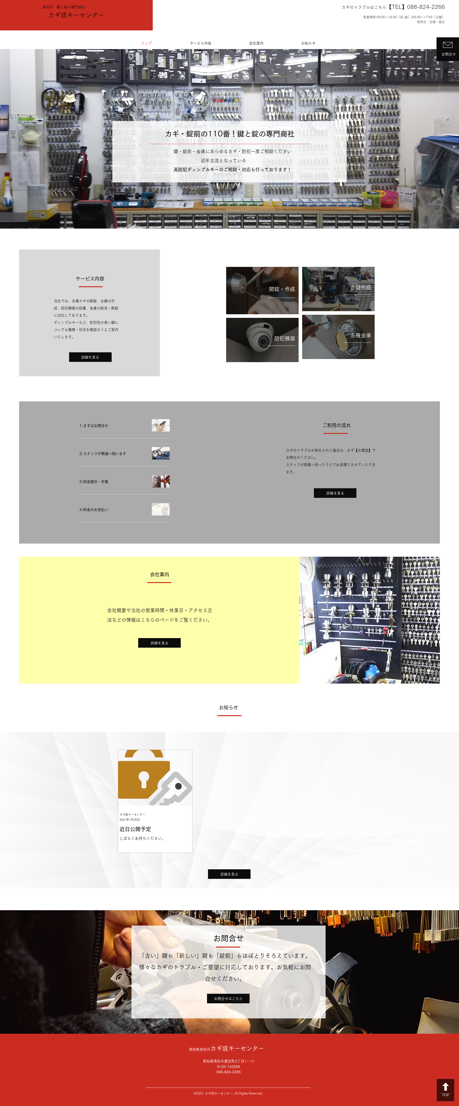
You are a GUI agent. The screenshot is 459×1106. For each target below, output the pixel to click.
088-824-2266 (426, 7)
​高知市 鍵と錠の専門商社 (63, 7)
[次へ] (432, 139)
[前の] (27, 139)
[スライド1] (225, 216)
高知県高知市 (226, 1049)
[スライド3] (234, 216)
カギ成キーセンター (76, 15)
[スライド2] (229, 216)
